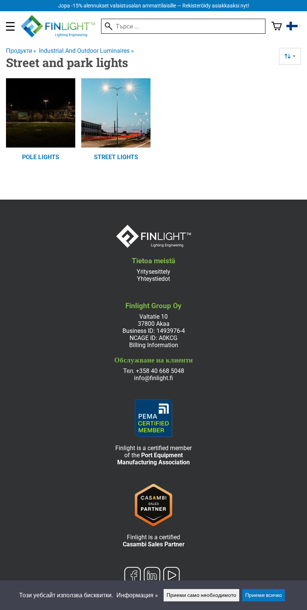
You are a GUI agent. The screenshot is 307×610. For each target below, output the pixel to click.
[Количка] (276, 26)
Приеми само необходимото (201, 595)
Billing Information (153, 345)
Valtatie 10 (153, 316)
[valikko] (10, 26)
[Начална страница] (61, 35)
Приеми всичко (263, 595)
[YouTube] (171, 576)
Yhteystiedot (153, 278)
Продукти (21, 50)
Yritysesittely (153, 271)
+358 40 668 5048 (160, 370)
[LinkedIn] (152, 576)
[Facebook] (132, 576)
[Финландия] (293, 26)
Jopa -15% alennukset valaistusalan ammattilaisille (153, 6)
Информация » (137, 595)
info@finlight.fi (153, 378)
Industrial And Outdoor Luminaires (86, 50)
